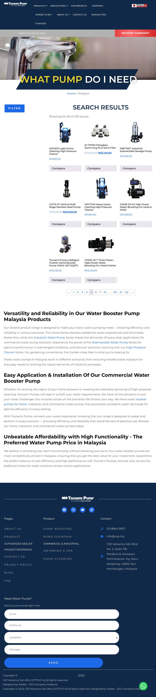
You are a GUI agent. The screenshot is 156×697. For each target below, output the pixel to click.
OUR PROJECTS (79, 6)
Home (71, 93)
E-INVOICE (40, 23)
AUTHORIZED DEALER (18, 543)
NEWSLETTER (99, 14)
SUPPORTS (97, 6)
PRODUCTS (39, 6)
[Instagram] (73, 510)
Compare (58, 168)
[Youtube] (82, 510)
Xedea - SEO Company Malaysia (38, 684)
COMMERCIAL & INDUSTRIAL (61, 543)
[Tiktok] (91, 510)
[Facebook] (64, 510)
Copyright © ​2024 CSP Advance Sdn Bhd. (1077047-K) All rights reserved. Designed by (55, 688)
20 (115, 292)
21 (121, 292)
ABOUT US (62, 14)
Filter (14, 108)
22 (126, 292)
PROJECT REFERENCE (18, 549)
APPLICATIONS (58, 6)
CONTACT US (79, 14)
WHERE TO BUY (43, 14)
